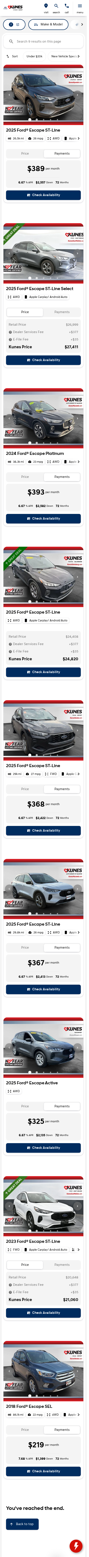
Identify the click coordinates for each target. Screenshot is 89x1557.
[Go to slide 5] (57, 119)
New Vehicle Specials (65, 56)
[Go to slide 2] (36, 119)
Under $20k (34, 56)
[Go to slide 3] (43, 119)
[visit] (46, 6)
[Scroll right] (82, 24)
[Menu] (80, 5)
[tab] (25, 154)
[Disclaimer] (10, 332)
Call (67, 12)
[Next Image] (77, 95)
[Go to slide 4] (50, 119)
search (56, 12)
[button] (46, 8)
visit (46, 12)
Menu (80, 12)
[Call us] (66, 6)
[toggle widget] (76, 1546)
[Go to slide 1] (29, 119)
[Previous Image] (9, 95)
